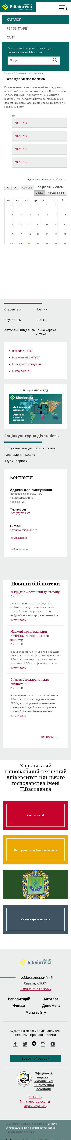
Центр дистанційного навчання (35, 849)
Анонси (41, 320)
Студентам (12, 309)
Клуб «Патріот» (15, 461)
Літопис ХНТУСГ (22, 351)
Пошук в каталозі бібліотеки (25, 52)
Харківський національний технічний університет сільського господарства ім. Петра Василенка (35, 884)
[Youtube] (53, 1044)
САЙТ (11, 37)
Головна (8, 72)
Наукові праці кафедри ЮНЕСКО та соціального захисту (29, 636)
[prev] (8, 187)
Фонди (19, 1005)
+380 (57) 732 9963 (20, 513)
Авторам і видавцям (19, 330)
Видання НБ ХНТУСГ (26, 357)
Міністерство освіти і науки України (35, 1103)
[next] (15, 187)
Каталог (51, 998)
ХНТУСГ (35, 1097)
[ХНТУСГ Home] (35, 963)
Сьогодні (27, 187)
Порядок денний (56, 192)
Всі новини (49, 737)
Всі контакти (21, 549)
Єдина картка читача (46, 332)
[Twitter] (25, 1044)
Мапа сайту (35, 1012)
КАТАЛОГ (14, 19)
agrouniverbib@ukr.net (23, 530)
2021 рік (20, 149)
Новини (41, 309)
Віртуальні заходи (18, 448)
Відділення (20, 537)
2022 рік (20, 162)
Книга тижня (20, 371)
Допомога (51, 1005)
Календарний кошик (19, 455)
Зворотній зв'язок (35, 1058)
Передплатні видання (26, 364)
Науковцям (12, 320)
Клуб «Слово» (45, 448)
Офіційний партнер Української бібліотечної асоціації (44, 1081)
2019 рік (20, 123)
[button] (63, 8)
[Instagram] (43, 1044)
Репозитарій (35, 815)
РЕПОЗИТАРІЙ (17, 28)
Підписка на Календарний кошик (47, 179)
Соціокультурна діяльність (30, 72)
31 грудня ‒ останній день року (35, 592)
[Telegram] (34, 1044)
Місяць (39, 192)
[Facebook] (15, 1044)
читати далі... (18, 619)
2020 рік (20, 136)
